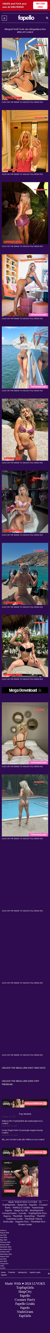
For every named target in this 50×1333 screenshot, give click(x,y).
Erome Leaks (25, 1224)
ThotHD (41, 1216)
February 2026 (5, 1242)
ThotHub (17, 1216)
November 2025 (6, 1249)
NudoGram (38, 1207)
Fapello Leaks (35, 1272)
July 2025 (3, 1259)
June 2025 (3, 1261)
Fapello (33, 1204)
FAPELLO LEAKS (21, 1207)
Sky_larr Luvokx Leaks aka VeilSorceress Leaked (23, 1139)
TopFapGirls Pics (37, 1213)
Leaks (2, 1266)
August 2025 (4, 1256)
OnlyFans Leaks (14, 1218)
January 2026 (4, 1244)
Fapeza (7, 1216)
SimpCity (22, 1204)
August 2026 (4, 1233)
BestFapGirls (36, 1210)
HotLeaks (8, 1221)
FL (40, 1202)
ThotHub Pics (38, 1221)
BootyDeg (29, 1216)
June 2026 (3, 1237)
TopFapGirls (8, 1204)
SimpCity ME (21, 1210)
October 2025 (5, 1252)
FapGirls (25, 1316)
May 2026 (3, 1240)
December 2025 (5, 1247)
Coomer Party (25, 1300)
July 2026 (3, 1235)
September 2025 (6, 1254)
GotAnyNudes (9, 1213)
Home (3, 1272)
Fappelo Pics (22, 1221)
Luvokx (22, 1213)
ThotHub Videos (33, 1218)
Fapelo (8, 1210)
